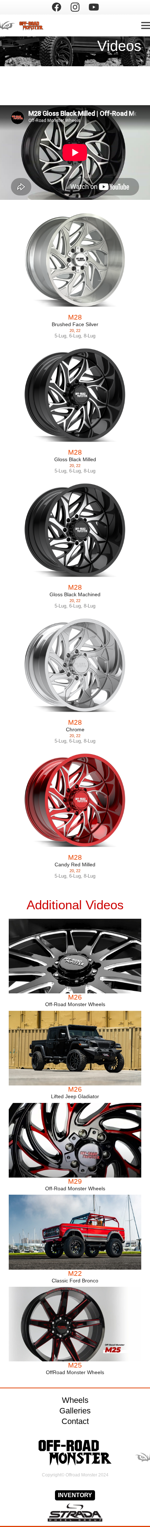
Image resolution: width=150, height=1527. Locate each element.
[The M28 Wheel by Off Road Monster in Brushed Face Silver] (75, 260)
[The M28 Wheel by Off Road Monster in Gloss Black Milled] (75, 395)
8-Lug (89, 336)
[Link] (26, 25)
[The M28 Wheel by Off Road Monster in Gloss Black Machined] (75, 530)
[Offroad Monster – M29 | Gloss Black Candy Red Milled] (75, 1140)
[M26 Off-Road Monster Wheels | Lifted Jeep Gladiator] (75, 1048)
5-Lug (60, 336)
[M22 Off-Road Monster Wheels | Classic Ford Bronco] (75, 1232)
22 (78, 330)
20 (72, 330)
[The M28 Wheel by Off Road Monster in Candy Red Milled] (75, 800)
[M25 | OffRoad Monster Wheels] (75, 1324)
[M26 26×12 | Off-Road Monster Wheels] (75, 956)
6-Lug (75, 336)
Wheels (75, 1400)
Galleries (75, 1410)
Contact (75, 1421)
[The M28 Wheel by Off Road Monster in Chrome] (75, 665)
